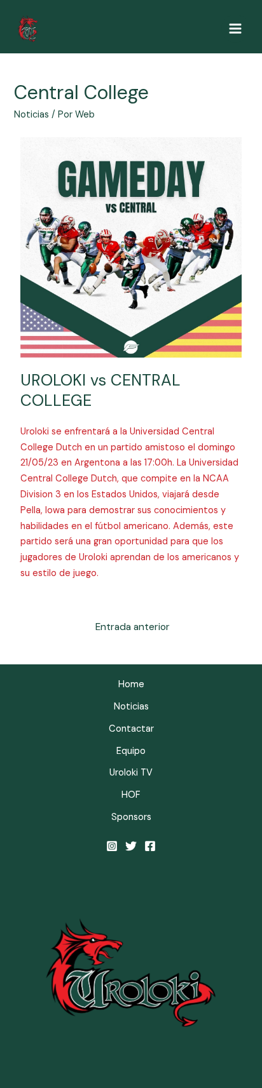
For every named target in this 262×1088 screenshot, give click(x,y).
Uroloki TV (131, 773)
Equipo (131, 751)
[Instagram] (112, 846)
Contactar (131, 729)
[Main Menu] (235, 29)
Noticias (31, 115)
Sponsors (131, 817)
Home (131, 684)
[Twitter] (131, 846)
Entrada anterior (132, 627)
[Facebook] (150, 846)
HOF (131, 795)
